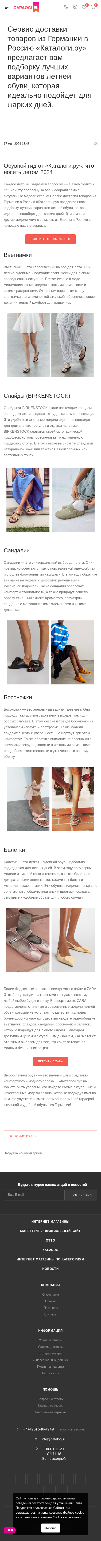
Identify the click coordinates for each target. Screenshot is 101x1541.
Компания (50, 1285)
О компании (50, 1294)
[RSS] (95, 143)
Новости (50, 1269)
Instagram (56, 1479)
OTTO (50, 1240)
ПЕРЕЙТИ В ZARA (50, 1061)
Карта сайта (50, 1373)
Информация (50, 1330)
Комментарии (26, 1136)
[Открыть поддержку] (10, 1531)
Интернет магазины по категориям (50, 1259)
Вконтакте (21, 1479)
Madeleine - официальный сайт (50, 1231)
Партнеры (51, 1308)
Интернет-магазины (50, 1221)
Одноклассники (39, 1491)
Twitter (44, 1479)
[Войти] (75, 7)
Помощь (50, 1389)
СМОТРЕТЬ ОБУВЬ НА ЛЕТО (50, 239)
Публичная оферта (50, 1366)
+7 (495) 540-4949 (38, 1429)
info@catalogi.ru (54, 1439)
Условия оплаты (50, 1340)
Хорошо (50, 1528)
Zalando (50, 1250)
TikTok (63, 1491)
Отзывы (50, 1301)
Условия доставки (50, 1347)
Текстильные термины (50, 1412)
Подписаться (81, 1194)
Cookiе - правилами (67, 1517)
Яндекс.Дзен (51, 1491)
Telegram (68, 1479)
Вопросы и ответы (50, 1399)
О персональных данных (50, 1360)
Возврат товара (50, 1353)
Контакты (50, 1314)
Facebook (32, 1479)
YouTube (80, 1479)
